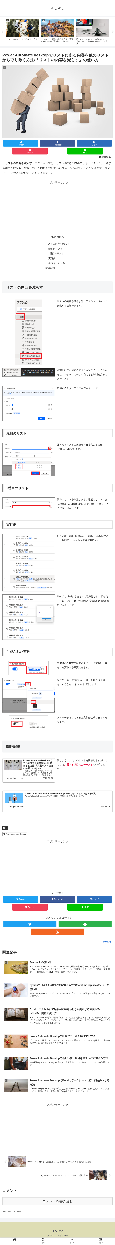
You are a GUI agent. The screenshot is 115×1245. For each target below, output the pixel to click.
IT (6, 828)
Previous (2, 31)
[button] (106, 637)
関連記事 (50, 268)
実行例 (52, 258)
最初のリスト (55, 248)
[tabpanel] (22, 31)
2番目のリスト (56, 253)
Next (112, 31)
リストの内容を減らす (57, 243)
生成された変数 (56, 263)
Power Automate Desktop (16, 834)
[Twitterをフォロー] (29, 924)
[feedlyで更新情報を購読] (85, 924)
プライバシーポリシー (57, 1235)
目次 (53, 236)
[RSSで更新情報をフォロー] (57, 932)
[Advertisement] (57, 206)
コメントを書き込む (57, 1201)
